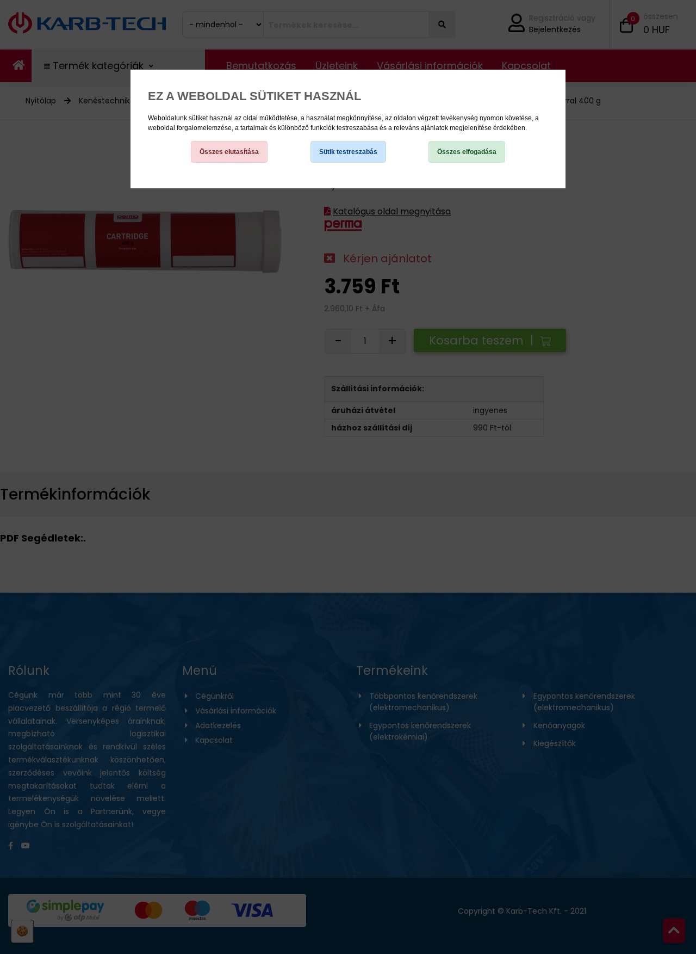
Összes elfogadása (466, 152)
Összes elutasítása (229, 152)
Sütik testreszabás (348, 152)
